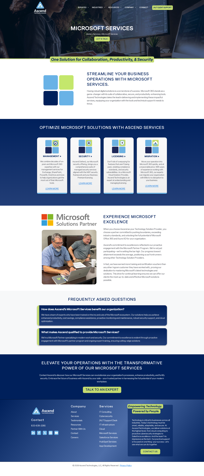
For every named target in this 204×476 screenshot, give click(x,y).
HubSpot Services (108, 442)
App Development (108, 446)
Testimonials (76, 421)
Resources (113, 8)
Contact (74, 433)
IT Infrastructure (107, 425)
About (74, 412)
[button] (88, 7)
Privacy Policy (126, 466)
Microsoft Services (108, 433)
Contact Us (150, 452)
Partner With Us (78, 429)
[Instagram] (51, 433)
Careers (74, 438)
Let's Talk (102, 39)
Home (88, 34)
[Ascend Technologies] (40, 8)
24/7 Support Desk (108, 421)
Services (82, 8)
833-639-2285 (38, 426)
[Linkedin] (33, 433)
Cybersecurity (106, 416)
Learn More (56, 189)
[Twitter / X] (45, 433)
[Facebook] (39, 433)
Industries (97, 8)
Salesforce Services (108, 438)
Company (129, 8)
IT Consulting (105, 412)
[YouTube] (56, 433)
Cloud (102, 429)
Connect (143, 8)
